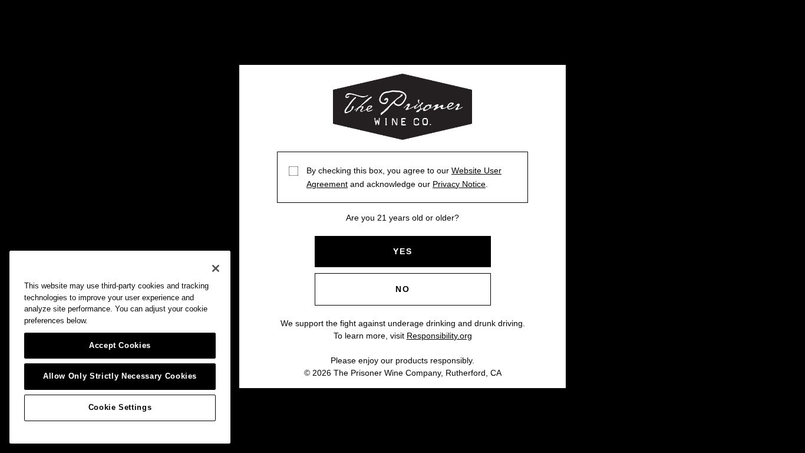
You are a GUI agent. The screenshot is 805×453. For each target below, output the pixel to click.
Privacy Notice (459, 184)
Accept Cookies (120, 345)
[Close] (216, 268)
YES (403, 251)
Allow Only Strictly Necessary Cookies (120, 376)
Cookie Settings (120, 407)
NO (402, 289)
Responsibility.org (439, 335)
